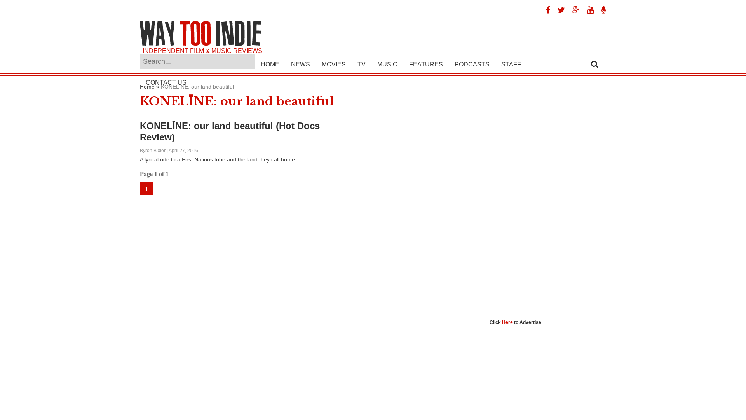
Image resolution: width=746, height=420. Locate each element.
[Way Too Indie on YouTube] (587, 10)
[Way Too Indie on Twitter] (558, 10)
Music (387, 64)
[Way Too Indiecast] (600, 10)
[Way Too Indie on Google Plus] (573, 10)
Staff (511, 64)
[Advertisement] (548, 200)
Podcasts (472, 64)
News (300, 64)
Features (426, 64)
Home (270, 64)
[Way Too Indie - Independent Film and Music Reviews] (200, 43)
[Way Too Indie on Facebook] (545, 10)
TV (361, 64)
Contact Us (166, 82)
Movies (334, 64)
